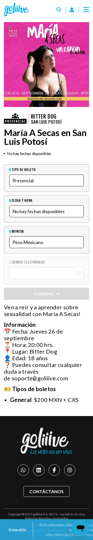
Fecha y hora (22, 200)
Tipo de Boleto (24, 169)
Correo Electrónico (28, 262)
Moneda (18, 231)
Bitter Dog (44, 116)
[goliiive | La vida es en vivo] (16, 9)
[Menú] (86, 10)
